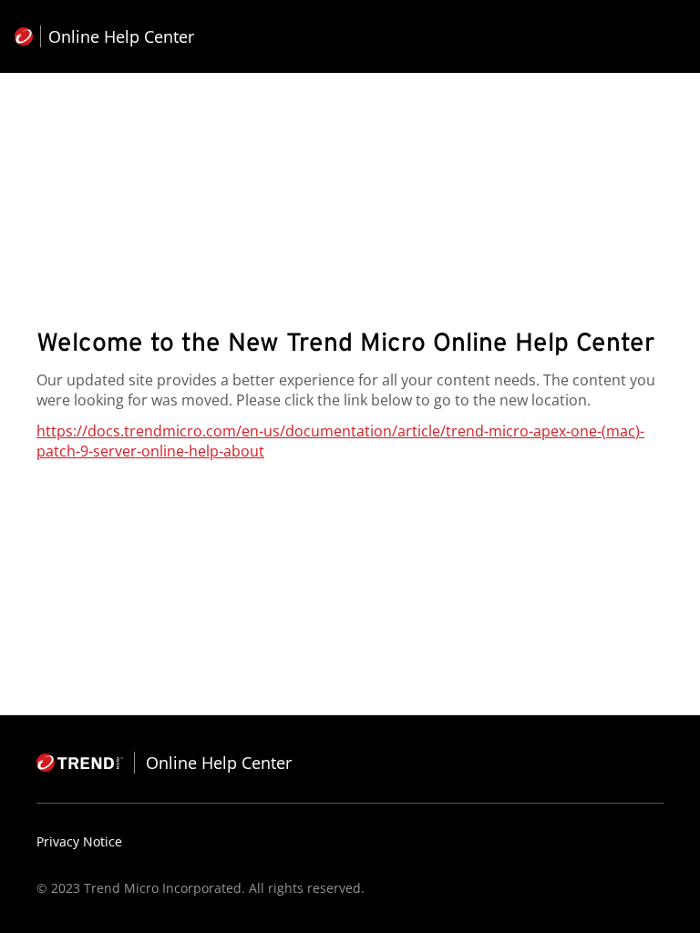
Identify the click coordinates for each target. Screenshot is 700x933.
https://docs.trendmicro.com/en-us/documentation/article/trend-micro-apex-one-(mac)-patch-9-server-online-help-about (340, 441)
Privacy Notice (79, 841)
